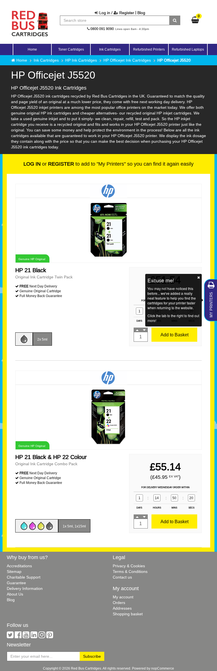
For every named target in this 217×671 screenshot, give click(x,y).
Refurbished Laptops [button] (188, 49)
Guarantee (16, 583)
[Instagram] (41, 636)
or (48, 164)
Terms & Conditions (130, 571)
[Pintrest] (49, 636)
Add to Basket (174, 334)
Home (32, 49)
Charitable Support (23, 577)
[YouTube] (26, 636)
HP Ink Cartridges (81, 60)
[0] (195, 21)
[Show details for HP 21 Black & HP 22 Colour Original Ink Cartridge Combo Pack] (108, 417)
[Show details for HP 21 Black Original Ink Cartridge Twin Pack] (108, 230)
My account (123, 597)
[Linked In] (34, 636)
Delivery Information (25, 588)
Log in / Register (116, 12)
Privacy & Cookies (129, 566)
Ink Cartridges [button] (110, 49)
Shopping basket (128, 614)
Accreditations (19, 566)
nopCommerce (162, 668)
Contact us (122, 577)
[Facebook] (18, 636)
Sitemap (14, 571)
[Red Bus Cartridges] (30, 13)
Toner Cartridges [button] (71, 49)
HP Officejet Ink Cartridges (127, 60)
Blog (141, 12)
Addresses (122, 608)
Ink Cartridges (46, 60)
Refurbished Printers (149, 49)
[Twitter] (10, 636)
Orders (119, 602)
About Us (15, 594)
